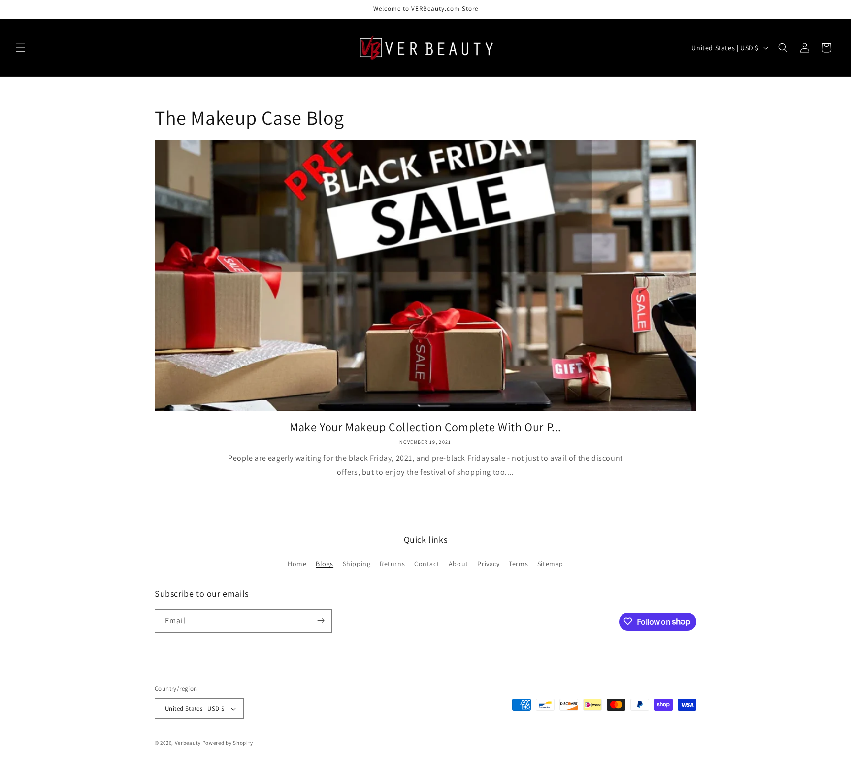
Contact (426, 564)
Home (297, 564)
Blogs (324, 564)
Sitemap (550, 564)
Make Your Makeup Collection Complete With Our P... (425, 426)
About (458, 564)
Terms (518, 564)
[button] (21, 48)
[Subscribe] (320, 620)
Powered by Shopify (227, 743)
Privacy (488, 564)
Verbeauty (188, 743)
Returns (392, 564)
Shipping (357, 564)
